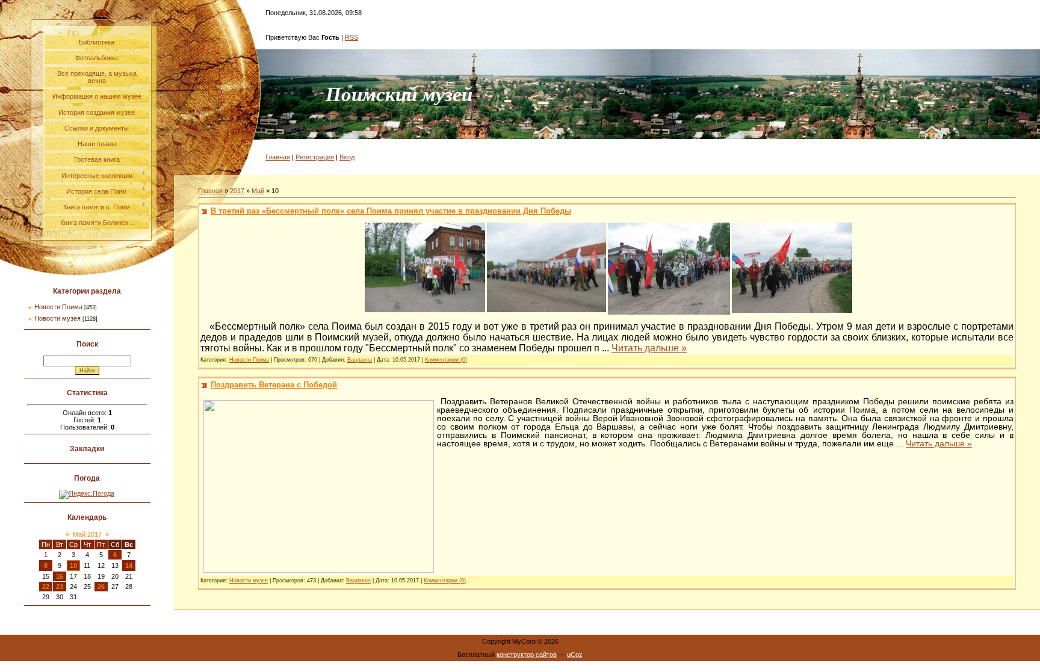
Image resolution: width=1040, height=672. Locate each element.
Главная (277, 157)
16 (59, 576)
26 (101, 586)
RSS (351, 37)
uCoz (575, 654)
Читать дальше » (649, 348)
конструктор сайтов (527, 654)
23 (59, 586)
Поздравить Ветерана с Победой (274, 384)
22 (45, 586)
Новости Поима (58, 306)
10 (73, 565)
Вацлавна (359, 360)
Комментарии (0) (446, 360)
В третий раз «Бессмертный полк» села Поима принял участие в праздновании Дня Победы (391, 210)
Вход (346, 157)
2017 (237, 190)
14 (128, 565)
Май (258, 190)
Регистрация (315, 157)
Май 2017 (87, 534)
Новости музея (57, 318)
